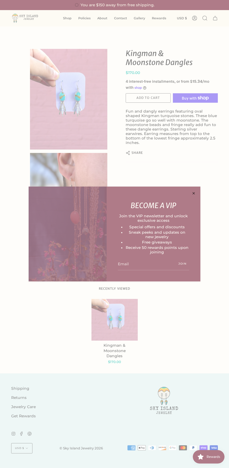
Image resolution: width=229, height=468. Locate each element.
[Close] (193, 193)
